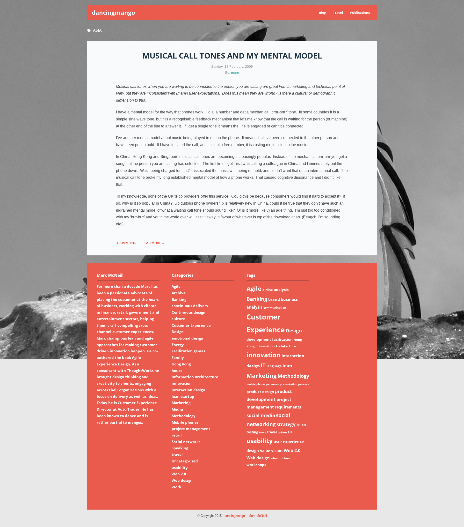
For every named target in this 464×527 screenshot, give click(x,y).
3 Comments (126, 243)
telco (301, 424)
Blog (322, 12)
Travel (338, 12)
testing (252, 432)
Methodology (184, 415)
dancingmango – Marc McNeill (246, 516)
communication (274, 307)
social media (260, 415)
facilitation (282, 339)
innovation (182, 383)
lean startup (183, 396)
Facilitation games (188, 351)
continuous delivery (190, 305)
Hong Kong (181, 364)
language (274, 366)
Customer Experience (191, 325)
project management (191, 428)
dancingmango (113, 12)
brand (274, 299)
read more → (153, 243)
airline (267, 290)
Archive (179, 292)
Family (178, 357)
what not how (280, 458)
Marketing (181, 402)
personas (272, 384)
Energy (178, 344)
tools (262, 432)
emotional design (187, 338)
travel (177, 454)
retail (177, 435)
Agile (176, 286)
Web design (182, 480)
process (303, 384)
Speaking (180, 447)
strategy (286, 424)
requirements (288, 407)
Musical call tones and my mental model (232, 55)
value (265, 450)
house (177, 370)
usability (180, 467)
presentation (288, 384)
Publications (360, 12)
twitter (282, 432)
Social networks (186, 441)
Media (177, 409)
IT (263, 365)
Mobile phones (185, 422)
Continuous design (188, 312)
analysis (281, 289)
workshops (256, 464)
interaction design (188, 389)
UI (290, 432)
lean (287, 366)
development (258, 339)
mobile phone (255, 384)
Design (178, 331)
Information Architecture (195, 376)
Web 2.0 (179, 473)
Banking (179, 299)
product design (260, 391)
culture (178, 318)
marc (235, 72)
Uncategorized (185, 461)
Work (176, 486)
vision (277, 450)
